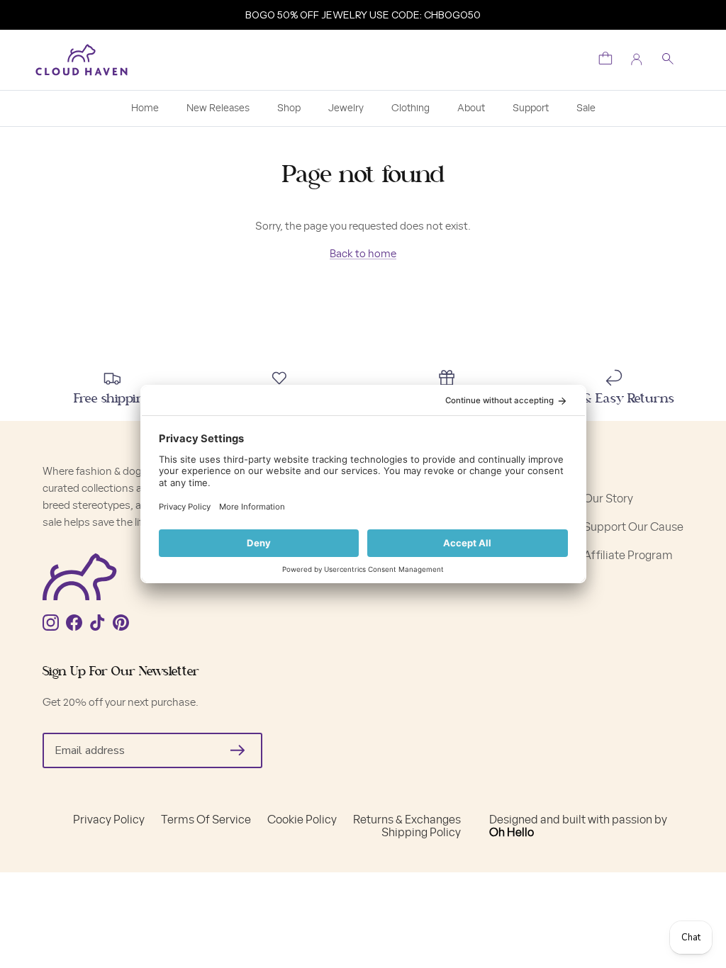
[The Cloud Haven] (81, 60)
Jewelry (346, 108)
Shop (289, 108)
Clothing (410, 108)
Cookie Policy (302, 820)
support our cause (633, 527)
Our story (608, 499)
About (471, 108)
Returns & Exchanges (407, 820)
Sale (586, 108)
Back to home (363, 254)
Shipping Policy (421, 832)
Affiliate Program (628, 555)
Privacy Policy (109, 820)
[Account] (636, 59)
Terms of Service (206, 820)
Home (145, 108)
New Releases (218, 108)
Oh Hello (511, 832)
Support (531, 108)
